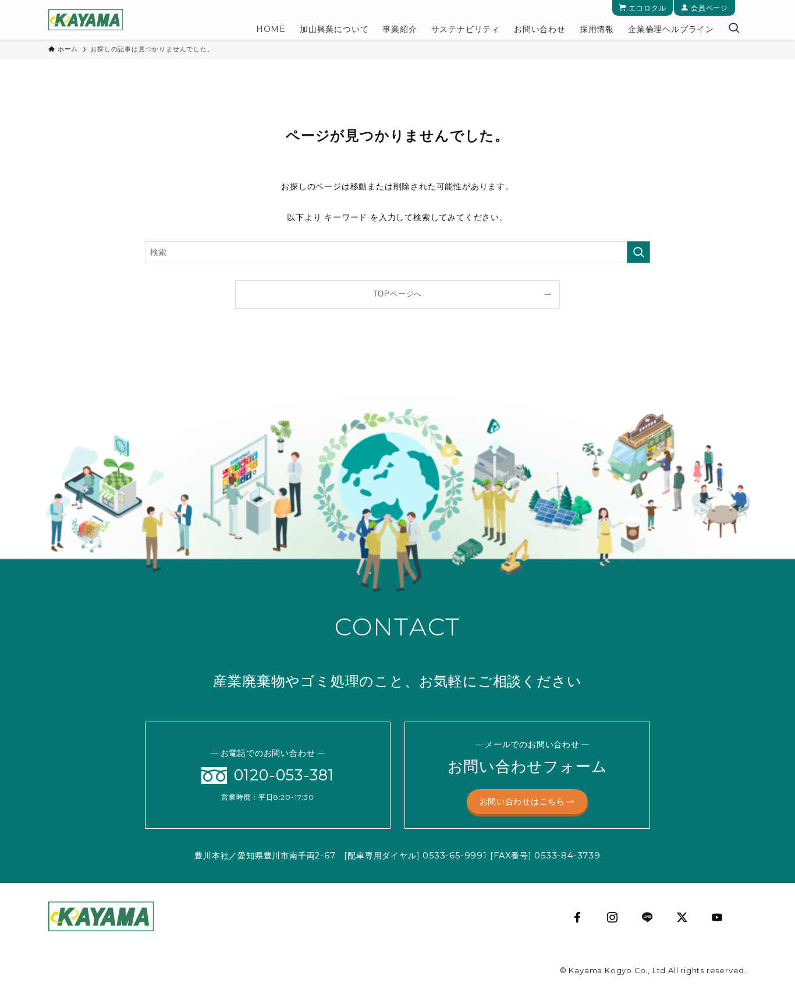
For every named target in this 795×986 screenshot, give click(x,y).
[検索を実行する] (638, 252)
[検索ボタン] (734, 29)
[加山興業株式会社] (85, 19)
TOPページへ (398, 294)
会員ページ (708, 7)
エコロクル (646, 7)
